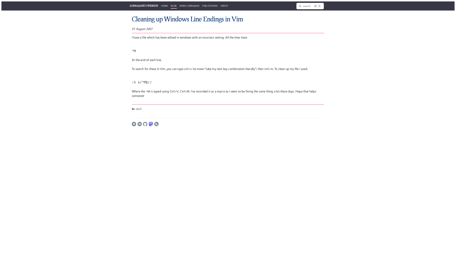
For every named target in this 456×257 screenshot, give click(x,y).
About (224, 5)
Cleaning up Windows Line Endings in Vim (187, 19)
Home (164, 5)
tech (139, 109)
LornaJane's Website (144, 5)
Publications (210, 5)
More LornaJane (189, 5)
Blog (174, 5)
